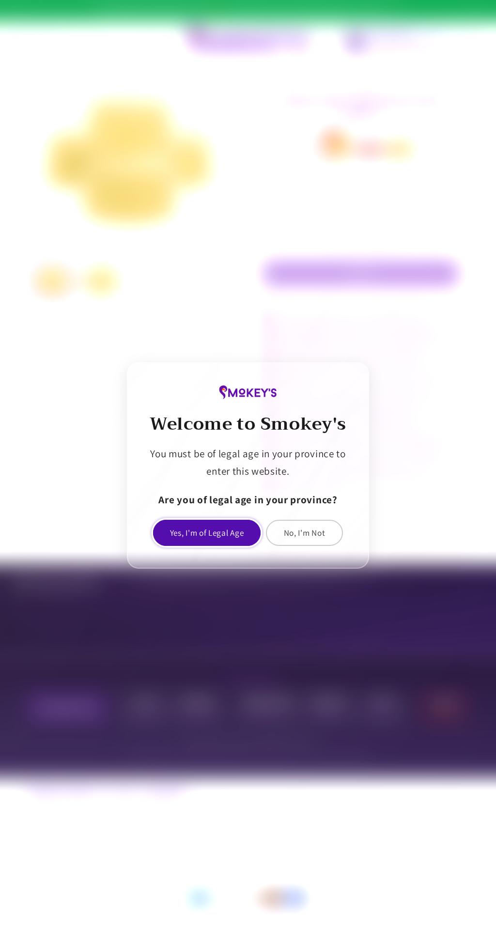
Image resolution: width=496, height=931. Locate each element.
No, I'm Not (305, 532)
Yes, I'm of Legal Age (207, 532)
